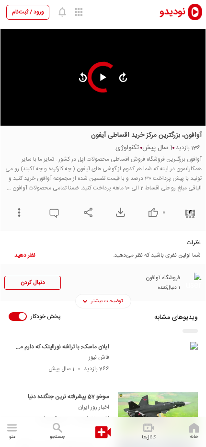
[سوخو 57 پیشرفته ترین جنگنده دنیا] (158, 414)
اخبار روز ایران (93, 407)
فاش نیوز (99, 357)
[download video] (118, 212)
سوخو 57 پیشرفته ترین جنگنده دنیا (68, 396)
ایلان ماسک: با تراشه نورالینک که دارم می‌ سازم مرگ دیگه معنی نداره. (62, 351)
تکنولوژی (127, 147)
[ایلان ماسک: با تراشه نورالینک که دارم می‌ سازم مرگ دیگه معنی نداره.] (158, 364)
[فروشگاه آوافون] (192, 282)
